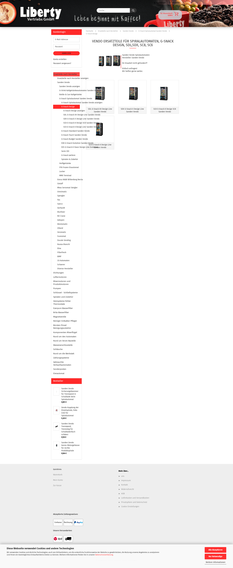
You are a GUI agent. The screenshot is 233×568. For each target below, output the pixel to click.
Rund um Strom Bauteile (64, 341)
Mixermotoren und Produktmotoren (61, 282)
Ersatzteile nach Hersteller (65, 74)
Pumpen (57, 288)
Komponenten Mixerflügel (65, 332)
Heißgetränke (65, 163)
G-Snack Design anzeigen (71, 111)
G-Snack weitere (68, 155)
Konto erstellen (59, 59)
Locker (62, 171)
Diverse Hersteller (65, 268)
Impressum (126, 480)
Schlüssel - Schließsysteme (65, 292)
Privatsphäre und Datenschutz (134, 502)
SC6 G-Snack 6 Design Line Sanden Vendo (71, 127)
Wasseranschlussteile (63, 345)
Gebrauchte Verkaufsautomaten (62, 363)
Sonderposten (59, 369)
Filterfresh (61, 252)
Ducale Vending (64, 240)
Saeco (60, 204)
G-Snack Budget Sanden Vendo (70, 139)
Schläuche (58, 349)
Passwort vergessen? (62, 63)
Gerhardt (61, 208)
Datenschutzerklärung (104, 555)
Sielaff (60, 183)
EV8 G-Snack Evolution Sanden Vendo (70, 143)
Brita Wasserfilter (61, 312)
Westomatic (62, 224)
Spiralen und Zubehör (63, 297)
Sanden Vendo (63, 82)
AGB (123, 493)
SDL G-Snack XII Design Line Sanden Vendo (71, 115)
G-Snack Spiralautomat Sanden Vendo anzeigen (70, 102)
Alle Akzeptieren (215, 550)
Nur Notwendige (215, 556)
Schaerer (61, 264)
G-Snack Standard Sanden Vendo (70, 131)
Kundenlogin (160, 3)
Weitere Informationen (215, 562)
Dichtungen (58, 273)
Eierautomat (58, 373)
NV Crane (61, 216)
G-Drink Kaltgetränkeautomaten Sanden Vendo (69, 90)
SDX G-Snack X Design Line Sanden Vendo (71, 119)
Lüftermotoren (60, 277)
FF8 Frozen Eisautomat (69, 167)
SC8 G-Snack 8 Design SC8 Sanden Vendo (71, 123)
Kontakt (124, 485)
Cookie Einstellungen (130, 506)
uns (122, 476)
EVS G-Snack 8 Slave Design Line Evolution (70, 147)
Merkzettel (175, 3)
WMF (59, 256)
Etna (59, 248)
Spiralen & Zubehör (69, 159)
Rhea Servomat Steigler (67, 187)
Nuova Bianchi (63, 244)
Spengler (61, 196)
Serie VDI (65, 151)
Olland (60, 228)
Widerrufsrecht (127, 489)
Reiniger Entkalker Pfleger (65, 321)
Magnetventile (59, 317)
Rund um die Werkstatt (63, 353)
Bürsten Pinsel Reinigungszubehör (62, 326)
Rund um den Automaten (64, 336)
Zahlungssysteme (61, 358)
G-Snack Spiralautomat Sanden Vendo (69, 98)
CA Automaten (63, 260)
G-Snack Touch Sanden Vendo (70, 135)
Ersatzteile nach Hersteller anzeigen (68, 78)
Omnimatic (62, 192)
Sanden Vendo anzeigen (69, 86)
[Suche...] (133, 10)
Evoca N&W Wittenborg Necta (68, 179)
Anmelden (66, 53)
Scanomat (61, 236)
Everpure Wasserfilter (63, 308)
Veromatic (61, 232)
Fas (58, 200)
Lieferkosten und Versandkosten (135, 498)
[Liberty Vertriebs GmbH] (59, 10)
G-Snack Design (68, 107)
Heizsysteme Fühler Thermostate (62, 302)
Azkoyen (60, 220)
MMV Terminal (65, 175)
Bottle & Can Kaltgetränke (69, 94)
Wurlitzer (61, 212)
